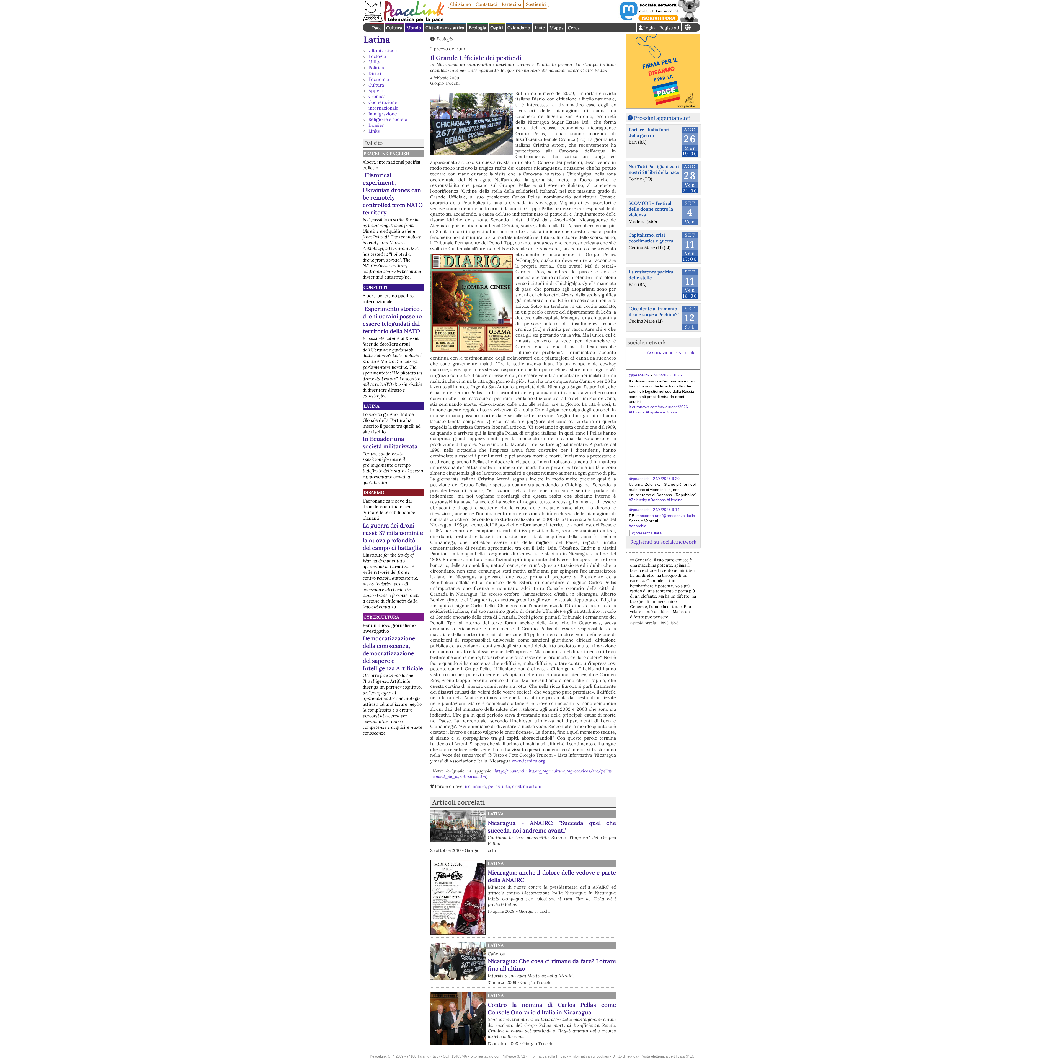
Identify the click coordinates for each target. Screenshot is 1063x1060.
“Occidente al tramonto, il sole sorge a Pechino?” (654, 311)
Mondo (413, 27)
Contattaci (486, 4)
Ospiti (496, 27)
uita (506, 786)
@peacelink (639, 375)
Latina (376, 39)
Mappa (556, 27)
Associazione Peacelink (670, 352)
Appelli (375, 90)
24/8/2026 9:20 (666, 478)
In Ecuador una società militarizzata (390, 442)
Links (374, 131)
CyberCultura (381, 617)
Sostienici (536, 4)
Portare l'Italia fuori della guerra (649, 132)
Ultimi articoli (382, 50)
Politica (376, 67)
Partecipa (511, 4)
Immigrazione (382, 114)
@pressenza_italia (647, 533)
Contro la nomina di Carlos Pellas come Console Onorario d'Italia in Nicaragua (552, 1008)
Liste (540, 27)
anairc (479, 786)
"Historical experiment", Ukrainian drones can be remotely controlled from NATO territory (393, 193)
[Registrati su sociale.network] (659, 20)
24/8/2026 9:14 (666, 509)
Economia (378, 79)
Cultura (394, 27)
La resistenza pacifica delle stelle (651, 274)
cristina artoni (526, 786)
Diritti (374, 73)
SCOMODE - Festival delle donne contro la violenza (651, 209)
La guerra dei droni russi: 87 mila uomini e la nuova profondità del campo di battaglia (393, 537)
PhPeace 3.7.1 (513, 1056)
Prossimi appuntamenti (662, 118)
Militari (376, 61)
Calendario (518, 27)
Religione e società (387, 119)
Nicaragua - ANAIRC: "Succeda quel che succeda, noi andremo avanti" (552, 826)
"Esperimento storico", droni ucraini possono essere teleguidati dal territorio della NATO (392, 320)
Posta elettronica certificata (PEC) (668, 1056)
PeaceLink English (386, 153)
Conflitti (375, 287)
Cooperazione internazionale (383, 105)
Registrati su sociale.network (663, 542)
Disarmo (373, 492)
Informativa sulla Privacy (548, 1056)
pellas (494, 786)
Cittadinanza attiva (444, 27)
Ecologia (477, 27)
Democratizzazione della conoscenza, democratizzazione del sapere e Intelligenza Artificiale (393, 653)
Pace (377, 27)
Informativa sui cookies (590, 1056)
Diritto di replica (624, 1056)
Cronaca (377, 96)
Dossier (376, 125)
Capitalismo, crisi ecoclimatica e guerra (651, 238)
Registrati (669, 27)
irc (468, 786)
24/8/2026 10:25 (667, 375)
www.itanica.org (528, 761)
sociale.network (647, 342)
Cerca (574, 27)
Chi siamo (460, 4)
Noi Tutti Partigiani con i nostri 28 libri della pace (654, 169)
